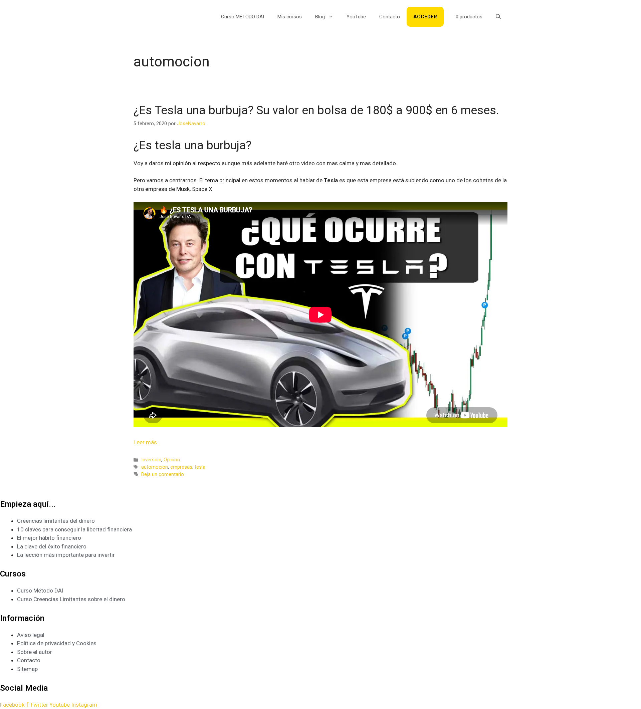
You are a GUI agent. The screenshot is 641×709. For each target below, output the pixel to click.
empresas (181, 467)
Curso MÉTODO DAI (242, 17)
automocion (154, 467)
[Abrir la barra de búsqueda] (498, 17)
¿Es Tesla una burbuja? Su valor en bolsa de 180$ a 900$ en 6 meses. (316, 110)
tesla (200, 467)
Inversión (151, 460)
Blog (320, 17)
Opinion (172, 460)
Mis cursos (289, 17)
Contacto (389, 17)
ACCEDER (425, 17)
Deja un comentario (162, 474)
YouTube (356, 17)
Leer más (145, 442)
